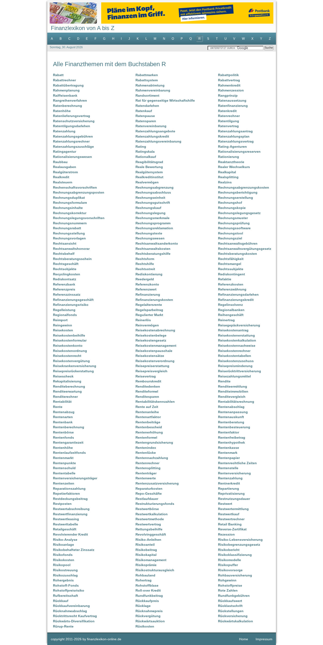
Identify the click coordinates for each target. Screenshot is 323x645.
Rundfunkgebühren (234, 595)
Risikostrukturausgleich (154, 570)
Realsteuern (62, 182)
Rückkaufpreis (147, 601)
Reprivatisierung (231, 493)
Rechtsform (144, 259)
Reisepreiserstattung (152, 366)
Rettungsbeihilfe (148, 529)
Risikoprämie (146, 565)
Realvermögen (147, 182)
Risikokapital (146, 555)
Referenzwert (146, 289)
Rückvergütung (148, 616)
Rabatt (58, 75)
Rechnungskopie (232, 208)
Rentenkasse (228, 448)
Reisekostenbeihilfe (69, 335)
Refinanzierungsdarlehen (238, 294)
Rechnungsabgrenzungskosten (243, 187)
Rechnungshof (230, 202)
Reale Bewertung (149, 167)
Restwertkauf (228, 514)
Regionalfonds (65, 315)
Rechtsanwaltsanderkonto (156, 243)
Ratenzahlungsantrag (235, 131)
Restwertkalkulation (151, 514)
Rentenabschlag (231, 407)
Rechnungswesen (150, 238)
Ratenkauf (143, 111)
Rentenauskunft (231, 417)
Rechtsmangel (229, 264)
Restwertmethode (149, 519)
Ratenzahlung (64, 131)
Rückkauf (60, 601)
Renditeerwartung (67, 391)
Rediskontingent (231, 274)
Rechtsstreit (145, 269)
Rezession (226, 534)
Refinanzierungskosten (154, 300)
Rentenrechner (147, 463)
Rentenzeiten (63, 483)
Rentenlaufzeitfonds (69, 453)
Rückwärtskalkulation (235, 621)
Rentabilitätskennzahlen (155, 401)
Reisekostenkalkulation (237, 340)
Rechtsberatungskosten (237, 253)
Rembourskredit (148, 381)
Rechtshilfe (144, 264)
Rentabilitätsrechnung (236, 401)
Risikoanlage (63, 544)
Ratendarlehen (147, 106)
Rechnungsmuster (233, 218)
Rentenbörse (63, 432)
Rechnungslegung (150, 213)
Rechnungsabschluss (153, 192)
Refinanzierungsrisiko (70, 305)
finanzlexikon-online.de (104, 639)
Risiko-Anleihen (148, 539)
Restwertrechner (231, 519)
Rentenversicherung (234, 473)
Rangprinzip (228, 95)
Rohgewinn (227, 580)
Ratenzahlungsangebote (155, 131)
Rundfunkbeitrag (149, 595)
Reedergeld (144, 279)
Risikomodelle (229, 560)
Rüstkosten (144, 626)
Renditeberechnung (69, 386)
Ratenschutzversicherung (74, 121)
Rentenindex (145, 448)
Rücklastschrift (230, 606)
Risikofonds (63, 555)
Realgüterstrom (65, 172)
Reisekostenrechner (234, 351)
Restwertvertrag (148, 524)
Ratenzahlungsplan (233, 136)
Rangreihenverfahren (70, 100)
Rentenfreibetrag (231, 437)
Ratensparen (145, 121)
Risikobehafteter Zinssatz (73, 550)
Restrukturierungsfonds (154, 504)
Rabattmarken (146, 75)
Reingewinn (62, 325)
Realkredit (61, 177)
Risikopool (61, 565)
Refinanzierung (147, 294)
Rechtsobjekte (64, 269)
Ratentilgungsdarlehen (71, 126)
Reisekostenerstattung (236, 335)
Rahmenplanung (66, 90)
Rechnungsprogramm (152, 223)
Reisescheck (63, 376)
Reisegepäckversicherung (239, 325)
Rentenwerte (145, 478)
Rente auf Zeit (146, 407)
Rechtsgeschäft (66, 264)
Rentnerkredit (229, 483)
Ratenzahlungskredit (152, 136)
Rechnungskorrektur (69, 213)
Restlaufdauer (146, 499)
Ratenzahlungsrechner (71, 141)
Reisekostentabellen (234, 356)
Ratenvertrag (228, 126)
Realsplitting (228, 177)
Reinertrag (226, 320)
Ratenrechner (229, 116)
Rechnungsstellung (69, 233)
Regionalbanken (231, 310)
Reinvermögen (147, 325)
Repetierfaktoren (66, 493)
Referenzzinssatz (66, 294)
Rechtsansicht (64, 243)
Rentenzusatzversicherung (157, 483)
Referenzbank (64, 284)
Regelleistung (64, 310)
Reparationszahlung (69, 488)
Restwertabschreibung (71, 509)
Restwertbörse (147, 509)
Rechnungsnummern (70, 223)
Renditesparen (147, 396)
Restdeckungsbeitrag (70, 499)
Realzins (225, 182)
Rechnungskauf (148, 208)
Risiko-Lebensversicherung (240, 539)
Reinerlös (143, 320)
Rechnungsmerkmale (152, 218)
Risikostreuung (65, 570)
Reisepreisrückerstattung (73, 371)
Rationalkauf (145, 157)
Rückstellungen (231, 611)
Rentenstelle (228, 468)
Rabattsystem (146, 80)
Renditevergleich (231, 396)
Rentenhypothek (231, 442)
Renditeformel (146, 391)
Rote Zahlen (228, 590)
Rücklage (143, 606)
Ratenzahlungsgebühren (73, 136)
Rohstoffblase (146, 585)
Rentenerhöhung (149, 432)
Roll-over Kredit (148, 590)
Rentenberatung (231, 422)
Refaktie (224, 279)
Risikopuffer (228, 565)
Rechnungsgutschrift (152, 202)
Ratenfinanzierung (233, 106)
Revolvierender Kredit (70, 534)
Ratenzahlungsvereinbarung (158, 141)
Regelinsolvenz (230, 305)
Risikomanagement (150, 560)
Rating (140, 146)
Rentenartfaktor (148, 417)
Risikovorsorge (230, 570)
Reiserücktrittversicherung (239, 371)
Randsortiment (147, 95)
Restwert (225, 504)
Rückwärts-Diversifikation (74, 621)
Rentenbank (63, 422)
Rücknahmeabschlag (70, 611)
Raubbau (60, 162)
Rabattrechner (64, 80)
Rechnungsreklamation (154, 228)
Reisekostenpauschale (153, 351)
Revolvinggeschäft (150, 534)
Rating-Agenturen (232, 146)
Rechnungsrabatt (67, 228)
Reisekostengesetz (150, 340)
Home (243, 639)
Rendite (224, 381)
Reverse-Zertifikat (232, 529)
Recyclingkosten (66, 274)
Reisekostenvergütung (71, 361)
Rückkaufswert (230, 601)
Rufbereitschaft (65, 595)
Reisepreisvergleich (151, 371)
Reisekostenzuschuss (236, 361)
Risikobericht (229, 550)
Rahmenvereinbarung (152, 90)
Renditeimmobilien (233, 391)
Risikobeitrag (146, 550)
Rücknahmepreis (149, 611)
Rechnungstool (230, 233)
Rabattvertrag (229, 80)
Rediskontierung (148, 274)
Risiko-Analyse (65, 539)
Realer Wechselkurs (234, 167)
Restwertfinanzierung (70, 514)
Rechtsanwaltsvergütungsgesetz (244, 249)
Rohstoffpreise (230, 585)
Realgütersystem (149, 172)
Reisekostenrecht (67, 356)
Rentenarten (63, 417)
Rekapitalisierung (67, 381)
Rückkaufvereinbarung (71, 606)
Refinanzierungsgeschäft (73, 300)
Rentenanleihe (147, 412)
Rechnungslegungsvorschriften (79, 218)
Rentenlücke (145, 453)
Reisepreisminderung (235, 366)
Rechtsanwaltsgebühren (238, 243)
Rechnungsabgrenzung (154, 187)
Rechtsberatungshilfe (152, 253)
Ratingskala (145, 151)
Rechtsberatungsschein (72, 259)
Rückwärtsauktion (150, 621)
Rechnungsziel (230, 238)
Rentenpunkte (64, 463)
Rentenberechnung (68, 427)
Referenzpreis (64, 289)
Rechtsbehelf (63, 253)
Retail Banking (230, 524)
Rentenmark (227, 453)
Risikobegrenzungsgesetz (239, 544)
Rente (57, 407)
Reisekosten (63, 330)
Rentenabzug (63, 412)
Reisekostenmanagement (155, 345)
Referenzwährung (232, 289)
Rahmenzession (231, 90)
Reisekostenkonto (68, 345)
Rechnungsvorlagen (69, 238)
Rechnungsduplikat (69, 197)
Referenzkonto (147, 284)
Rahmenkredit (229, 85)
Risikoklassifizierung (235, 555)
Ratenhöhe (62, 111)
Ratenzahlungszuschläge (73, 146)
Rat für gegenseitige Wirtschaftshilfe (165, 100)
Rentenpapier (229, 458)
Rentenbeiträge (147, 422)
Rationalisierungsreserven (239, 151)
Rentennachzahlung (151, 458)
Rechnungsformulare (70, 202)
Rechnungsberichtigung (238, 192)
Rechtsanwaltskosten (152, 249)
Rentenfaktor (228, 432)
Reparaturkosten (148, 488)
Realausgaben (64, 167)
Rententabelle (64, 473)
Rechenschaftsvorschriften (75, 187)
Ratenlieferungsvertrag (71, 116)
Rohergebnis (63, 580)
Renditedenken (147, 386)
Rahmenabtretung (150, 85)
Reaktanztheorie (231, 162)
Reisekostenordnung (70, 351)
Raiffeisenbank (65, 95)
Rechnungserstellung (235, 197)
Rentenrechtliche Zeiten (237, 463)
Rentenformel (146, 437)
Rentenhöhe (63, 448)
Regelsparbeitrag (149, 310)
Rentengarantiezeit (68, 442)
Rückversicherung (233, 616)
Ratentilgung (228, 121)
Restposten (62, 504)
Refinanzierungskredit (236, 300)
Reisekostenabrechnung (155, 330)
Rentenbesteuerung (234, 427)
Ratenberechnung (67, 106)
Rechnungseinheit (150, 197)
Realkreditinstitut (149, 177)
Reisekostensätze (149, 356)
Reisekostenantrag (233, 330)
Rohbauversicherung (235, 575)
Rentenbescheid (148, 427)
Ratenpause (145, 116)
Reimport (60, 320)
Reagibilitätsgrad (149, 162)
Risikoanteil (145, 544)
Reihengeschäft (231, 315)
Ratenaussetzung (232, 100)
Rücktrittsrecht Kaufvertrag (75, 616)
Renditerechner (65, 396)
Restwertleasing (66, 519)
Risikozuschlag (65, 575)
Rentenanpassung (233, 412)
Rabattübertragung (68, 85)
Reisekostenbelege (150, 335)
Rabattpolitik (228, 75)
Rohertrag (143, 580)
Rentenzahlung (230, 478)
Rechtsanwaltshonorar (71, 249)
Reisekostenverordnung (155, 361)
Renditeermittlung (232, 386)
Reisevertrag (145, 376)
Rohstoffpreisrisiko (68, 590)
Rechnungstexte (148, 233)
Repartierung (228, 488)
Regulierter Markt (149, 315)
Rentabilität (62, 401)
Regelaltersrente (148, 305)
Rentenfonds (63, 437)
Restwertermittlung (233, 509)
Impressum (264, 639)
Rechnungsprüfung (234, 223)
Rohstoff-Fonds (66, 585)
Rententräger (146, 473)
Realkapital (227, 172)
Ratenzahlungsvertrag (236, 141)
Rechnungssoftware (234, 228)
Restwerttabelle (65, 524)
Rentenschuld (64, 468)
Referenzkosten (230, 284)
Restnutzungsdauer (234, 499)
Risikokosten (63, 560)
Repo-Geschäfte (148, 493)
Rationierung (228, 157)
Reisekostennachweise (236, 345)
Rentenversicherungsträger (75, 478)
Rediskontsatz (64, 279)
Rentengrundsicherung (154, 442)
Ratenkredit (227, 111)
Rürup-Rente (63, 626)
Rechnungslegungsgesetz (239, 213)
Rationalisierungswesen (72, 157)
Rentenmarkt (63, 458)
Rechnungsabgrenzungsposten (78, 192)
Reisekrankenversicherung (74, 366)
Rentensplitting (148, 468)
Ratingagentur (64, 151)
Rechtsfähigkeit (231, 259)
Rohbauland (145, 575)
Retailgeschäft (64, 529)
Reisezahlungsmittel (234, 376)
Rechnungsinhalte (68, 208)
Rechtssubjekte (230, 269)
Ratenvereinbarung (150, 126)
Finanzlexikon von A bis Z (82, 28)
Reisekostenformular (70, 340)
